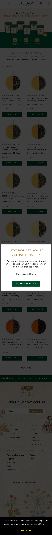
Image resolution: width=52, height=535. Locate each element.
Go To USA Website (24, 283)
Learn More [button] (39, 524)
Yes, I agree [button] (26, 530)
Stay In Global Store (26, 274)
